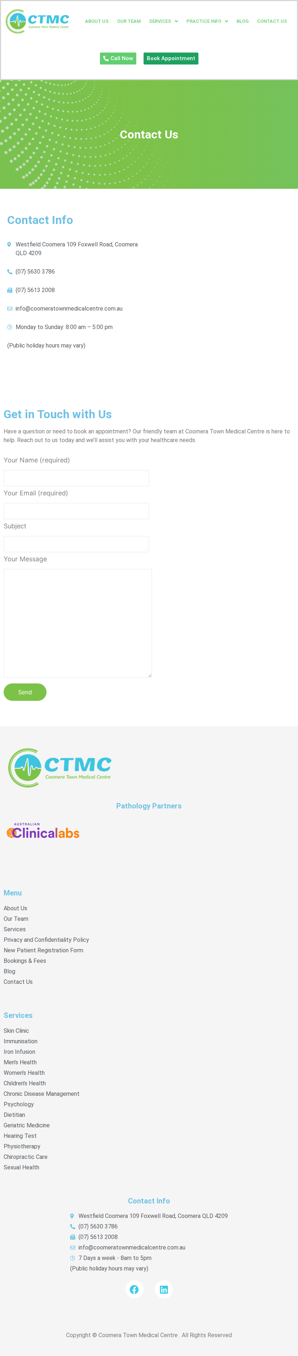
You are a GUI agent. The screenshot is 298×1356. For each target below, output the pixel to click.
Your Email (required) (36, 493)
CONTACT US (272, 21)
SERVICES (160, 21)
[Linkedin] (164, 1289)
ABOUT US (97, 21)
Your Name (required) (37, 460)
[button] (163, 21)
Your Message (25, 559)
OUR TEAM (129, 21)
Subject (15, 526)
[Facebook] (134, 1289)
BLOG (243, 21)
